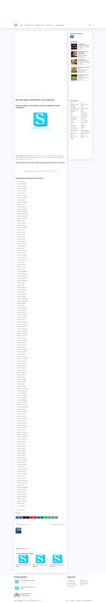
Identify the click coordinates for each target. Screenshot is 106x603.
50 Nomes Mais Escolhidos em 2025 (83, 60)
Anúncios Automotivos (85, 131)
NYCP (71, 114)
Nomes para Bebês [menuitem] (60, 25)
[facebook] (72, 36)
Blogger (82, 111)
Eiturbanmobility (84, 116)
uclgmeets (83, 125)
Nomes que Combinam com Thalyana (40, 565)
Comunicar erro (70, 586)
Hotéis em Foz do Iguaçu (74, 134)
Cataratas (72, 138)
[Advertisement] (43, 12)
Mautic (82, 123)
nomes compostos (25, 96)
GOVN (71, 112)
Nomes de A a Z (83, 580)
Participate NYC (84, 112)
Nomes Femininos (71, 581)
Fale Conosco (78, 600)
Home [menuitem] (21, 25)
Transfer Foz (83, 117)
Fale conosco (83, 584)
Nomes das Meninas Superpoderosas (25, 594)
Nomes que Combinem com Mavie (28, 587)
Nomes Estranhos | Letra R (27, 580)
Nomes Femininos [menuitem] (29, 25)
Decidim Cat (83, 119)
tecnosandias (73, 125)
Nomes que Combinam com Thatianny (57, 565)
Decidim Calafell (84, 120)
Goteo (71, 123)
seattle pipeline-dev (74, 130)
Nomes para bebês (71, 583)
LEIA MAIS (85, 49)
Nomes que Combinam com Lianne (23, 565)
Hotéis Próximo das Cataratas (74, 111)
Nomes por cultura (84, 583)
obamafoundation (84, 130)
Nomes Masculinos (84, 581)
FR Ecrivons (72, 116)
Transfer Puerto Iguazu (75, 108)
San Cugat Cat (73, 119)
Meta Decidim (73, 127)
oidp (82, 128)
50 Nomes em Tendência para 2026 (83, 44)
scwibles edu (73, 131)
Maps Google (73, 107)
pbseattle (83, 127)
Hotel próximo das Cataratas (74, 105)
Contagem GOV (84, 114)
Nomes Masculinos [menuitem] (39, 25)
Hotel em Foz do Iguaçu (84, 105)
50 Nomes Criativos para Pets (83, 75)
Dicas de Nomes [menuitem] (50, 25)
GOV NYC (82, 102)
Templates (38, 600)
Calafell (71, 120)
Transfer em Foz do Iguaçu (85, 137)
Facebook (72, 600)
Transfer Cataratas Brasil (85, 109)
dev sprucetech (84, 122)
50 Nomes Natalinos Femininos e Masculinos (83, 53)
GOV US (71, 102)
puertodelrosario (74, 128)
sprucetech (72, 122)
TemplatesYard (25, 600)
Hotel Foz (83, 107)
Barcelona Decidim (74, 117)
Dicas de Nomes (70, 580)
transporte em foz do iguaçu (85, 134)
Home (67, 600)
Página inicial (18, 96)
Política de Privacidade (72, 584)
